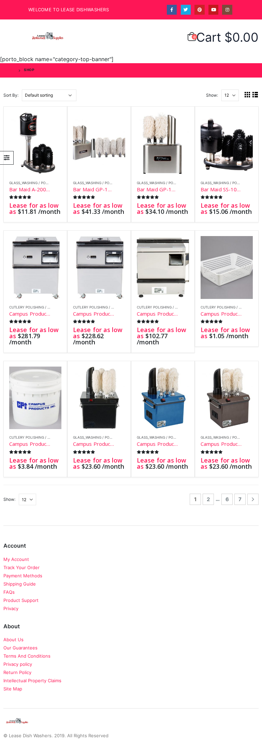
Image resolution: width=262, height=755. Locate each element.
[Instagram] (227, 10)
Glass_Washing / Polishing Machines (43, 183)
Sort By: (10, 95)
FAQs (9, 592)
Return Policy (17, 672)
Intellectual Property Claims (32, 680)
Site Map (12, 688)
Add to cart (50, 123)
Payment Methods (22, 575)
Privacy (10, 608)
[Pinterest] (199, 10)
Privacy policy (17, 664)
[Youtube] (213, 10)
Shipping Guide (19, 584)
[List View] (255, 94)
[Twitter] (186, 10)
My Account (16, 559)
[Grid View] (247, 94)
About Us (13, 639)
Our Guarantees (20, 647)
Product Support (21, 600)
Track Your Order (21, 567)
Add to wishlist (57, 183)
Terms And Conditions (26, 656)
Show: (212, 95)
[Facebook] (172, 10)
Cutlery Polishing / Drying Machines (44, 307)
